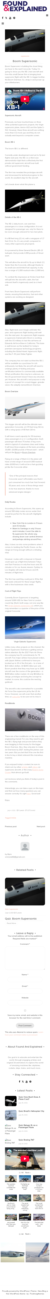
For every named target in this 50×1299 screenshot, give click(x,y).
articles (25, 767)
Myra (9, 854)
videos (35, 767)
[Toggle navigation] (3, 23)
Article (13, 818)
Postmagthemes (37, 1294)
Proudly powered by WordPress (16, 1291)
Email (25, 986)
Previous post (11, 826)
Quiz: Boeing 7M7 (26, 1140)
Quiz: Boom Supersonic (21, 918)
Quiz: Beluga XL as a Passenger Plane (28, 1126)
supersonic (25, 56)
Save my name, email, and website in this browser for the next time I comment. (25, 1016)
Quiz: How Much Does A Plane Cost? (29, 1098)
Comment (25, 944)
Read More (11, 923)
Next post (41, 826)
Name (25, 974)
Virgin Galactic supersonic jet (20, 606)
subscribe (16, 697)
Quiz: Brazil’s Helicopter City (31, 1111)
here (29, 793)
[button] (28, 1172)
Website (25, 998)
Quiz (6, 909)
